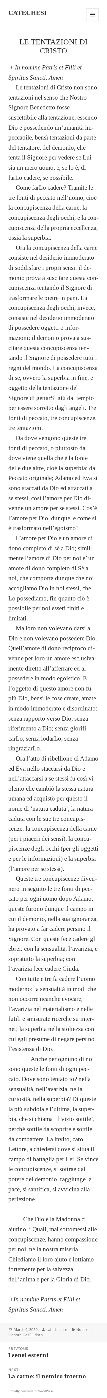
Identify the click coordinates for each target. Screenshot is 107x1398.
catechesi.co (56, 1329)
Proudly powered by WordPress (31, 1391)
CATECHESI (27, 12)
